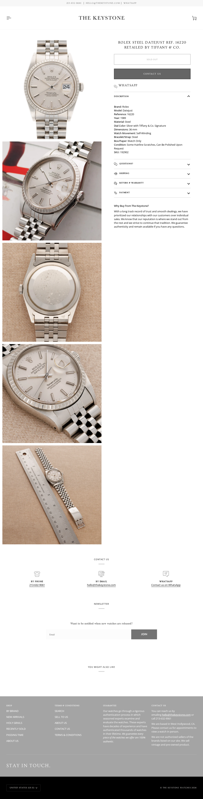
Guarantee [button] (110, 705)
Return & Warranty (131, 183)
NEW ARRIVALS (15, 717)
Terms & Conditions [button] (67, 705)
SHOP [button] (9, 705)
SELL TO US (61, 717)
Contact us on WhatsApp (166, 585)
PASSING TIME (14, 735)
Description (121, 96)
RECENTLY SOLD (16, 729)
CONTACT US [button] (158, 705)
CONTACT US (62, 729)
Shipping (124, 173)
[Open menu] (12, 17)
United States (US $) (22, 788)
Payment (124, 192)
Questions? (126, 163)
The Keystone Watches (177, 788)
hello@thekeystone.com (101, 585)
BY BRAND (12, 711)
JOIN (144, 634)
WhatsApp (130, 3)
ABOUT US (12, 741)
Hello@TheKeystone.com (103, 3)
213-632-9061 (37, 585)
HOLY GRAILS (14, 723)
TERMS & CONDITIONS (68, 735)
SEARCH (59, 711)
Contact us (152, 74)
